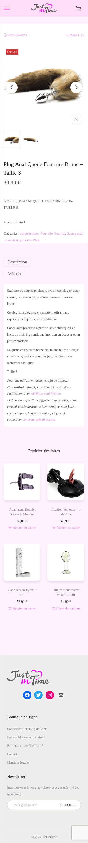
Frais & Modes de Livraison (25, 737)
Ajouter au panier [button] (24, 527)
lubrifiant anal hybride (45, 393)
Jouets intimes (29, 233)
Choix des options (68, 608)
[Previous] (12, 87)
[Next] (76, 87)
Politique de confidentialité (25, 745)
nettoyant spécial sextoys (39, 420)
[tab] (44, 262)
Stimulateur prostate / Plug (21, 240)
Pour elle (47, 233)
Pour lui (59, 233)
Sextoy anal (75, 233)
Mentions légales (18, 762)
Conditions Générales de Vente (27, 729)
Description (17, 262)
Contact (12, 754)
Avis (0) (14, 273)
